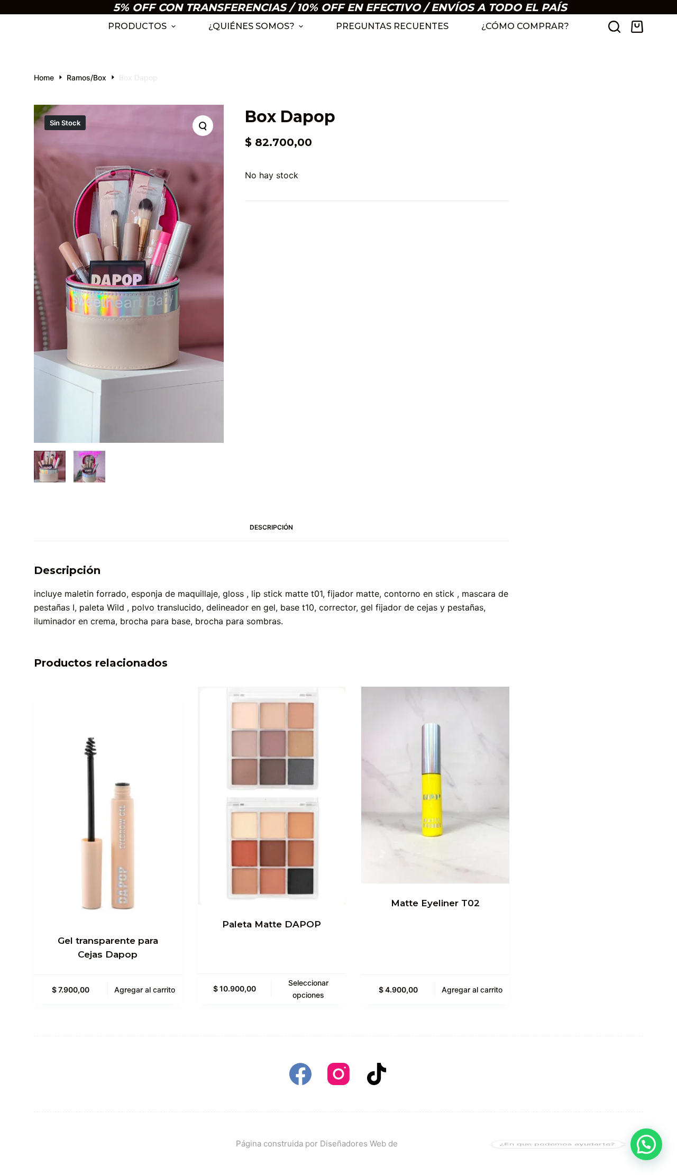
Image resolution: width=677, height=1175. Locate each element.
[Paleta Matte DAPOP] (272, 796)
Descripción (271, 527)
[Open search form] (614, 27)
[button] (646, 1144)
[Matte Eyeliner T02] (435, 785)
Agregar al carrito (144, 989)
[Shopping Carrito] (637, 27)
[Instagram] (338, 1074)
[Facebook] (300, 1074)
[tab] (271, 527)
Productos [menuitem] (137, 26)
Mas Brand (421, 1143)
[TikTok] (376, 1074)
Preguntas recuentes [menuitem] (392, 26)
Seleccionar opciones (308, 988)
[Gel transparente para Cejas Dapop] (108, 804)
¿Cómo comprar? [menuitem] (525, 26)
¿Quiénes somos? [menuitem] (251, 26)
